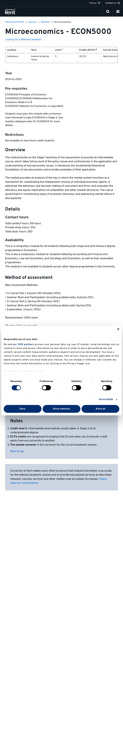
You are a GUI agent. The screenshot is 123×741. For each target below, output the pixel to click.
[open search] (108, 11)
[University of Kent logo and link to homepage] (10, 11)
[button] (118, 11)
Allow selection (61, 408)
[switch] (46, 387)
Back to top (17, 451)
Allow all (100, 408)
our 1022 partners (23, 344)
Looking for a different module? (23, 39)
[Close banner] (118, 329)
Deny (22, 408)
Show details (106, 399)
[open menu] (118, 11)
